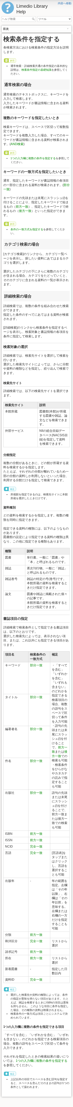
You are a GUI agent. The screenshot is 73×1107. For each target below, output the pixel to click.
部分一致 (36, 665)
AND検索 (17, 144)
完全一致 (36, 846)
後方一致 (25, 211)
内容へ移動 (64, 3)
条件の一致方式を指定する (27, 229)
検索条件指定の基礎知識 (36, 69)
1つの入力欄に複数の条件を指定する (33, 158)
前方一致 (22, 206)
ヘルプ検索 (34, 19)
